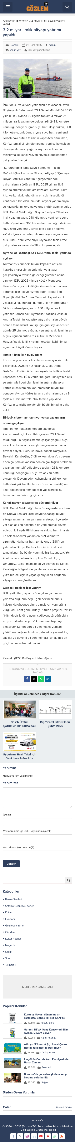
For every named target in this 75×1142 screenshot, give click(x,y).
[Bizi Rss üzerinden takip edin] (62, 1136)
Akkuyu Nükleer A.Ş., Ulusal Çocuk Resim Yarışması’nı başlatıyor (45, 1046)
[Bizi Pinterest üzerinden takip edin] (48, 1136)
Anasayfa (8, 20)
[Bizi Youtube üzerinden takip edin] (41, 1136)
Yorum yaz (15, 50)
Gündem (10, 932)
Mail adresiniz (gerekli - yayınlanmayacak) (27, 831)
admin (52, 45)
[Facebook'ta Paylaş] (27, 679)
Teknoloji (10, 965)
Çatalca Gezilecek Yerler (19, 906)
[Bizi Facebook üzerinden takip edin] (13, 1136)
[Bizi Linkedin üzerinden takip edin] (34, 1136)
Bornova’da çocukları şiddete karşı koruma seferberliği (45, 1076)
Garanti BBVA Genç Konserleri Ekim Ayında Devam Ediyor (46, 1031)
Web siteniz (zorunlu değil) (18, 847)
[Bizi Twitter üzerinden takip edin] (20, 1136)
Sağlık (8, 951)
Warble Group (35, 1129)
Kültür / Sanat (13, 938)
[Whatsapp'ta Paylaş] (41, 679)
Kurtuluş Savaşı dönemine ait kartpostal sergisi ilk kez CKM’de (44, 1016)
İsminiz (7, 815)
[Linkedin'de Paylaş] (48, 679)
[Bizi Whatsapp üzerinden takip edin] (55, 1136)
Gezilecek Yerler (15, 925)
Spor (8, 958)
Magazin (10, 945)
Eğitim (8, 912)
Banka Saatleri (13, 899)
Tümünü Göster (64, 1107)
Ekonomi (21, 20)
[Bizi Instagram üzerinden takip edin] (27, 1136)
